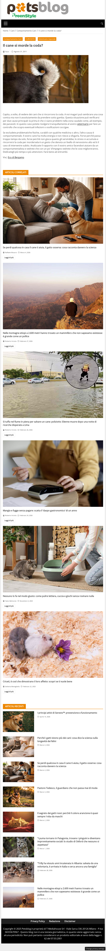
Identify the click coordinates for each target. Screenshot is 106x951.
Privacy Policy (38, 921)
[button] (102, 23)
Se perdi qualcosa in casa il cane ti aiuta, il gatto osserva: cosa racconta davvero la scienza (49, 247)
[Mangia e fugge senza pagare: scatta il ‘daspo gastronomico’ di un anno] (53, 473)
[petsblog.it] (37, 9)
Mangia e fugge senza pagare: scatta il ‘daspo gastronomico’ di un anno (40, 510)
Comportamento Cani (13, 39)
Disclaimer (69, 921)
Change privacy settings (95, 948)
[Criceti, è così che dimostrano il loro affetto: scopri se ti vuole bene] (53, 644)
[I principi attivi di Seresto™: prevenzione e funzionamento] (18, 721)
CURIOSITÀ (30, 39)
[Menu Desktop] (5, 23)
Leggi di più (9, 257)
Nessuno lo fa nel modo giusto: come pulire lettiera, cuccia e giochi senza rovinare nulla (48, 596)
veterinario (83, 124)
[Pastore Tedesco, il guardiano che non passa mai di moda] (18, 797)
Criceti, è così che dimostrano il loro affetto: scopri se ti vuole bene (37, 681)
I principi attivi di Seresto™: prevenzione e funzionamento (67, 712)
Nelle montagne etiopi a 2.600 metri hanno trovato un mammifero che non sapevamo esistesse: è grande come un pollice (68, 891)
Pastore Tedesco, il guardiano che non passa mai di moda (67, 788)
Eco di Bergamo (16, 157)
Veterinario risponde (47, 39)
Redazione (54, 921)
